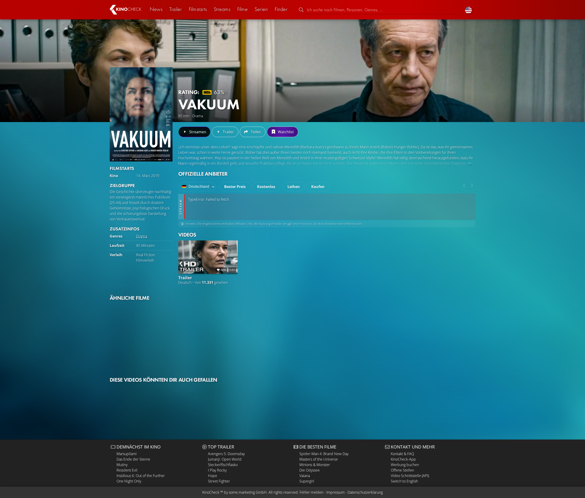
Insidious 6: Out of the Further (141, 475)
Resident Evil (127, 470)
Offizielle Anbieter (203, 173)
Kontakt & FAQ (402, 453)
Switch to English (404, 481)
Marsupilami (127, 453)
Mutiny (122, 464)
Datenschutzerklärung (365, 492)
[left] (464, 185)
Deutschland (199, 186)
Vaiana (304, 475)
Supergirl (306, 481)
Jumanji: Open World (225, 459)
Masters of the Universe (318, 459)
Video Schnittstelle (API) (410, 475)
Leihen (293, 186)
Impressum (335, 492)
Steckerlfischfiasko (223, 464)
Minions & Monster (314, 464)
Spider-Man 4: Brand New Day (323, 453)
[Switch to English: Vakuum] (468, 9)
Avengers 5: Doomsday (226, 453)
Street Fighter (219, 481)
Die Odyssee (309, 470)
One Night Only (129, 481)
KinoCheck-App (403, 459)
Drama (141, 236)
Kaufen (317, 186)
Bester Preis (235, 186)
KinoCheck (210, 492)
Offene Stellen (402, 470)
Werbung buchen (405, 464)
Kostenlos (266, 186)
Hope (212, 475)
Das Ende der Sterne (133, 459)
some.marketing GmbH (248, 492)
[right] (471, 185)
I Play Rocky (217, 470)
